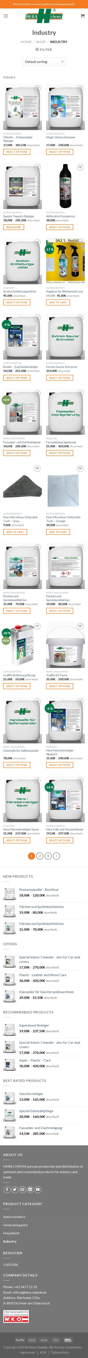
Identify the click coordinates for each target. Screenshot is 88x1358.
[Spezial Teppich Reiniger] (22, 186)
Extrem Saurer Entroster (61, 367)
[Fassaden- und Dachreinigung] (22, 412)
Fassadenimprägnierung (61, 442)
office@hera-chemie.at (29, 1292)
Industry (10, 1241)
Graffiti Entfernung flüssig (19, 675)
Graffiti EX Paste (56, 675)
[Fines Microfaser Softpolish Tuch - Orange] (65, 487)
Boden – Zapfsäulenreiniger (20, 367)
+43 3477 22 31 (25, 1287)
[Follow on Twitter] (14, 1189)
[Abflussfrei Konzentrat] (65, 186)
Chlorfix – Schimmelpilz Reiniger (17, 139)
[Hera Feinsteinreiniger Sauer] (22, 799)
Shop (41, 42)
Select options (16, 151)
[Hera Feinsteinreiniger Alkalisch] (65, 720)
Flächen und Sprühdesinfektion (14, 598)
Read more (13, 227)
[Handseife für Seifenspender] (22, 720)
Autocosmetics (14, 1217)
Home (26, 42)
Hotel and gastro (15, 1225)
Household (11, 1233)
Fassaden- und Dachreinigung (21, 442)
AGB (43, 1352)
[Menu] (5, 16)
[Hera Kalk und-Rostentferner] (65, 799)
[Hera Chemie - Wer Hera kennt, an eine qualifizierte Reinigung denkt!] (44, 15)
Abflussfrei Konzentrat (60, 216)
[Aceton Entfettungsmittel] (22, 261)
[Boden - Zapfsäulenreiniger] (22, 336)
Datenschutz (60, 1352)
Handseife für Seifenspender (21, 750)
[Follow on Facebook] (7, 1189)
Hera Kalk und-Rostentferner (64, 829)
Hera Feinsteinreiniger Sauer (21, 829)
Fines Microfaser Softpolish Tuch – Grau (20, 519)
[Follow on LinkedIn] (30, 1189)
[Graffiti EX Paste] (65, 645)
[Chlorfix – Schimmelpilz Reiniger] (22, 107)
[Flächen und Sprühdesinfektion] (22, 566)
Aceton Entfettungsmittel (19, 291)
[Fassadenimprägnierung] (65, 412)
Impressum (27, 1352)
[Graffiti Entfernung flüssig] (22, 645)
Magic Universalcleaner (60, 137)
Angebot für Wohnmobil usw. (64, 291)
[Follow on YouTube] (37, 1189)
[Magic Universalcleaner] (65, 107)
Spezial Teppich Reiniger (18, 216)
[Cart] (83, 16)
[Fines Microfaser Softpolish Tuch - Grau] (22, 487)
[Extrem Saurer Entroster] (65, 336)
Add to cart (58, 302)
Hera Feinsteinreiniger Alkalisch (60, 752)
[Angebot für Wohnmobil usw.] (65, 261)
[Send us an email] (22, 1189)
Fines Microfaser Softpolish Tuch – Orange (63, 519)
